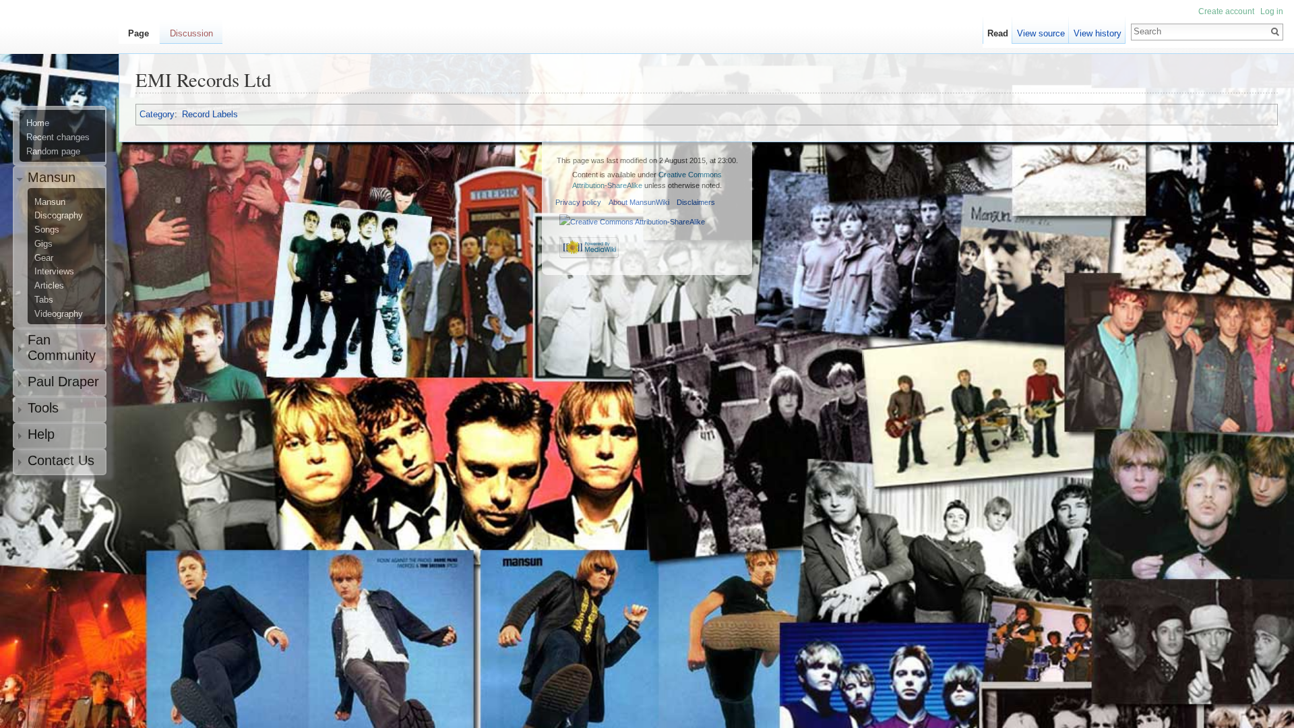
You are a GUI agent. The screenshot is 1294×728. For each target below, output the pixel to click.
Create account (1226, 11)
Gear (43, 258)
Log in (1271, 11)
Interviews (54, 271)
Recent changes (58, 137)
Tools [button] (43, 407)
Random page (53, 151)
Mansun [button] (51, 177)
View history (1097, 33)
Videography (58, 314)
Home (37, 123)
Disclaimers (696, 202)
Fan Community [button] (62, 347)
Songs (46, 230)
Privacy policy (578, 202)
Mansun (49, 202)
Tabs (43, 300)
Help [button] (41, 434)
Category (157, 114)
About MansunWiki (639, 202)
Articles (49, 286)
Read (997, 33)
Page (138, 33)
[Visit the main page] (65, 65)
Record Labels (210, 114)
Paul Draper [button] (63, 381)
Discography (58, 215)
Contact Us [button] (61, 460)
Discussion (191, 33)
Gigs (43, 244)
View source (1041, 33)
